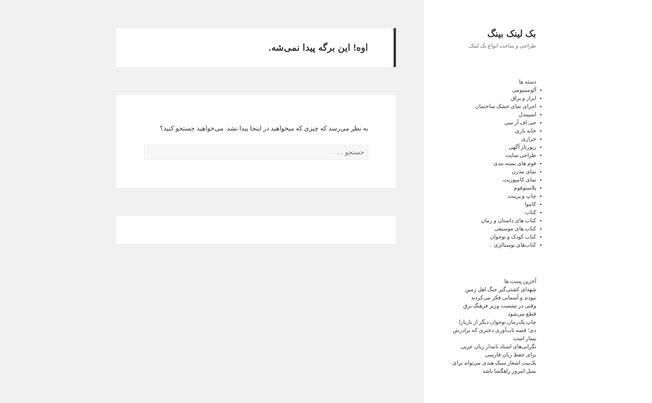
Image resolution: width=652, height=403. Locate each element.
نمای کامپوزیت (519, 179)
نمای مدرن (524, 171)
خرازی (528, 139)
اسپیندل (527, 114)
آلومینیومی (524, 90)
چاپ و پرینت (522, 196)
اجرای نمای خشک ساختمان (505, 106)
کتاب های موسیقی (515, 228)
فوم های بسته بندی (514, 163)
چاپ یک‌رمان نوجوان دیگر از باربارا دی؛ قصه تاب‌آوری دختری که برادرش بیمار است (494, 330)
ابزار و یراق (523, 98)
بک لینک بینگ (511, 34)
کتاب (530, 212)
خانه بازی (525, 131)
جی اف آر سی (520, 122)
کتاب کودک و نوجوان (513, 237)
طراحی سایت (520, 155)
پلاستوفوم (525, 188)
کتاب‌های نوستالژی (515, 245)
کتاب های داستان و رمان (508, 220)
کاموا (530, 204)
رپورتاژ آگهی (522, 147)
